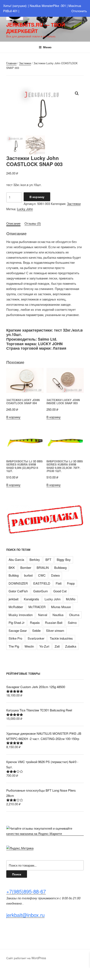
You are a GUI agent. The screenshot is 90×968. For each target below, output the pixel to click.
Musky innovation (21, 615)
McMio (70, 599)
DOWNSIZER (18, 583)
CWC (42, 575)
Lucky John (25, 209)
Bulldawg (60, 567)
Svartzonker (36, 638)
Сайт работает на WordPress (26, 958)
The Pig (14, 646)
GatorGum (40, 591)
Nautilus (58, 615)
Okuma (74, 615)
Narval (42, 615)
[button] (77, 93)
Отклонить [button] (79, 11)
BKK (12, 567)
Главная (11, 63)
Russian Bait (53, 622)
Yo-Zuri (44, 646)
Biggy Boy (64, 559)
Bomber (25, 567)
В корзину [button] (13, 417)
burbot (28, 575)
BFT (48, 559)
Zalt (57, 646)
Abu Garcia (16, 559)
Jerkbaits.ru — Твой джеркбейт (35, 27)
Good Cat (60, 591)
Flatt (59, 583)
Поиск (16, 874)
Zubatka (70, 646)
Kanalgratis (31, 599)
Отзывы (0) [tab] (32, 223)
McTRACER (37, 607)
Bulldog (14, 575)
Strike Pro (15, 638)
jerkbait (13, 599)
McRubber (16, 607)
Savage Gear (18, 630)
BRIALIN (43, 567)
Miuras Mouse (61, 607)
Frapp (71, 583)
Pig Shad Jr (16, 622)
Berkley (35, 559)
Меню (47, 47)
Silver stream (55, 630)
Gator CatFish (18, 591)
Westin (29, 646)
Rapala (35, 622)
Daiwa (55, 575)
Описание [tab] (13, 223)
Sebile (36, 630)
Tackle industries (61, 638)
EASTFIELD (41, 583)
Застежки (25, 63)
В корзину (37, 197)
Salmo (72, 622)
